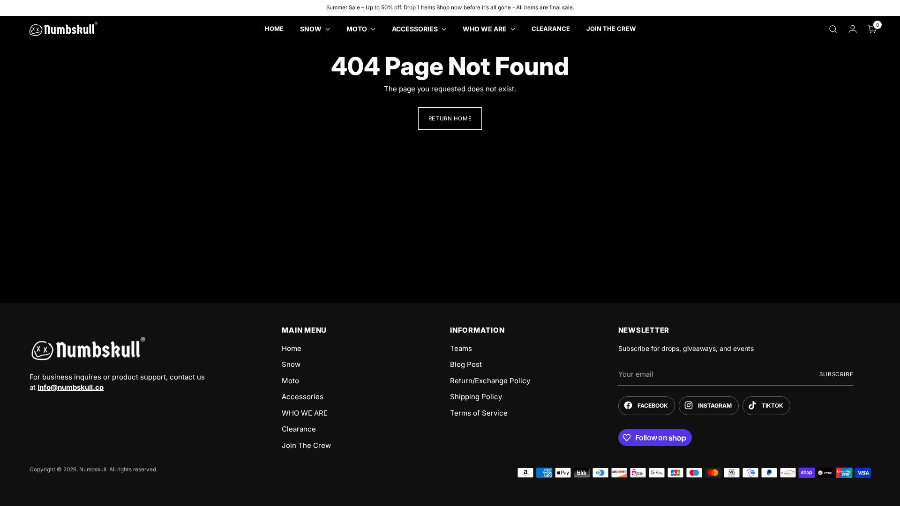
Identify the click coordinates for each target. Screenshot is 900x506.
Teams (461, 348)
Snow (291, 364)
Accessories (302, 396)
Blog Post (466, 364)
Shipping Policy (476, 396)
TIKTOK (772, 405)
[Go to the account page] (852, 29)
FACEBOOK (653, 405)
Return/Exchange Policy (490, 380)
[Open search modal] (833, 29)
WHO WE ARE (305, 413)
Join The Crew (306, 445)
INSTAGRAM (715, 405)
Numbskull (92, 469)
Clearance (299, 428)
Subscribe (836, 374)
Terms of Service (479, 413)
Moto (290, 380)
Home (291, 348)
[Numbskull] (63, 29)
